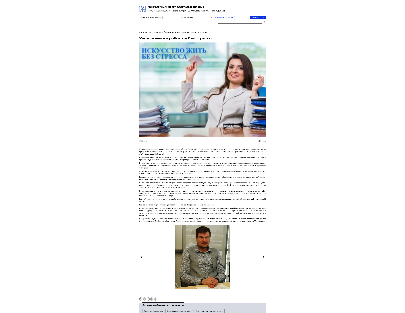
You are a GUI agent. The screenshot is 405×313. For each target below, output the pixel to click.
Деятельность (156, 32)
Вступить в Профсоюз (151, 17)
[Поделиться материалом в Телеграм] (151, 299)
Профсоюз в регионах (223, 17)
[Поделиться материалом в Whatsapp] (155, 299)
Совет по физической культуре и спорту (186, 32)
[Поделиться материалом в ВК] (140, 299)
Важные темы (258, 17)
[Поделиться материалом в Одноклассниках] (144, 299)
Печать (263, 141)
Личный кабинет (187, 17)
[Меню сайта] (264, 6)
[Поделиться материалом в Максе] (148, 299)
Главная (143, 32)
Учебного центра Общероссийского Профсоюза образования (183, 149)
